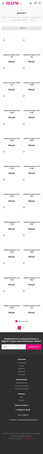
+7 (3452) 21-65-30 (22, 410)
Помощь (21, 394)
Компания (21, 359)
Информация (21, 379)
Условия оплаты (21, 383)
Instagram (24, 446)
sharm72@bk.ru (23, 415)
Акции (21, 365)
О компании (21, 363)
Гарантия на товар (21, 386)
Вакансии (21, 368)
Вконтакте (19, 446)
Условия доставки (21, 389)
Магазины (21, 371)
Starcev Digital (29, 438)
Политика (21, 374)
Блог (21, 397)
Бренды (21, 400)
